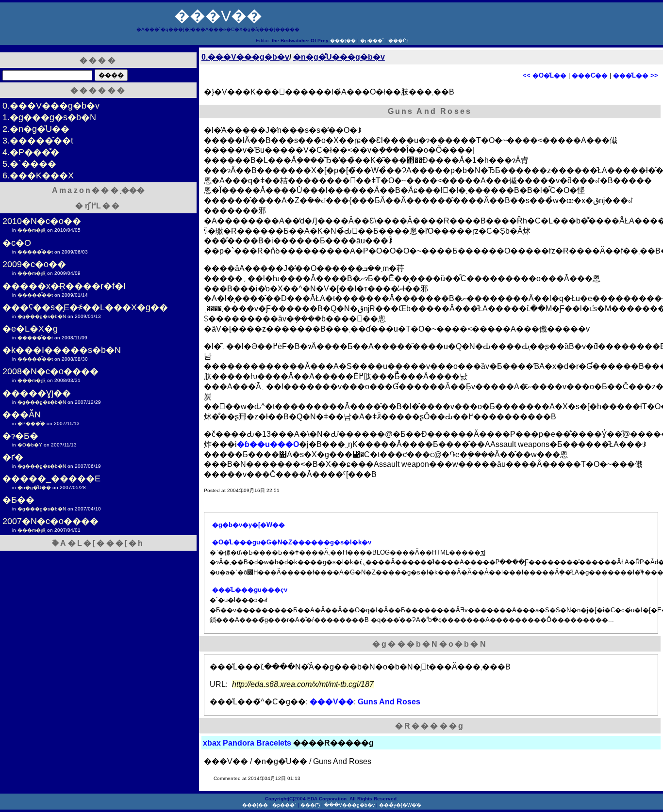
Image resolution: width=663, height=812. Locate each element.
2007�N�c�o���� (50, 521)
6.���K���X (38, 175)
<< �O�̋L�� (544, 75)
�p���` (372, 40)
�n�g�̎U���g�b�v (339, 57)
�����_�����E (51, 478)
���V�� (218, 16)
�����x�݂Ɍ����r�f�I (64, 286)
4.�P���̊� (30, 152)
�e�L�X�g (30, 329)
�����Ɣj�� (36, 393)
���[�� (343, 40)
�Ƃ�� (18, 500)
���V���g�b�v (349, 805)
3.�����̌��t (37, 140)
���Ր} (398, 40)
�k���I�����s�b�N (61, 350)
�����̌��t (35, 252)
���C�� (590, 75)
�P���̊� (31, 423)
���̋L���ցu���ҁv (249, 589)
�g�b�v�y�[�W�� (248, 524)
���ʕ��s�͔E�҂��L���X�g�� (85, 307)
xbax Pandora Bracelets (247, 743)
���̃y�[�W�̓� (400, 805)
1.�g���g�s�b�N (49, 117)
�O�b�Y (29, 444)
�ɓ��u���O (268, 444)
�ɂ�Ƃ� (20, 436)
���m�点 (31, 230)
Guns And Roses (389, 702)
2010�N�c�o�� (41, 221)
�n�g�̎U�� (34, 487)
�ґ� (12, 457)
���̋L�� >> (635, 75)
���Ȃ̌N (21, 414)
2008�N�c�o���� (50, 371)
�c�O (16, 243)
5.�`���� (29, 164)
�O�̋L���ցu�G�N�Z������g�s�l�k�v (291, 542)
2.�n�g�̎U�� (35, 129)
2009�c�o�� (34, 264)
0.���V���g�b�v (245, 57)
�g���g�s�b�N (41, 316)
